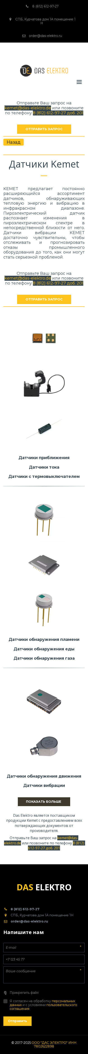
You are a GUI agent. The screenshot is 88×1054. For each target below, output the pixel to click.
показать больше (44, 802)
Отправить (17, 1021)
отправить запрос (44, 129)
